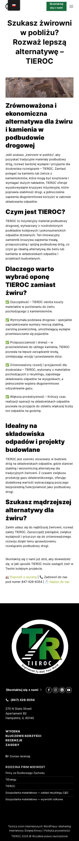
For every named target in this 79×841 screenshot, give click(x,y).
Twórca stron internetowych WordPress (32, 826)
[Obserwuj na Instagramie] (56, 690)
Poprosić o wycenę (23, 577)
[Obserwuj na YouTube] (69, 690)
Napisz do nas (59, 582)
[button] (71, 6)
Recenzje (14, 740)
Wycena (13, 731)
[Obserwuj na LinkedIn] (62, 690)
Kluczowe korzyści (24, 736)
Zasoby (12, 745)
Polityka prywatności (57, 830)
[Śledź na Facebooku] (49, 690)
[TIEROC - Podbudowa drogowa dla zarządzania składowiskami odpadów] (23, 6)
